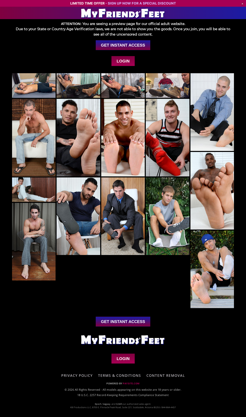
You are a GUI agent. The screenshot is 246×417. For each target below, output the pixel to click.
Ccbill (119, 403)
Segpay (106, 403)
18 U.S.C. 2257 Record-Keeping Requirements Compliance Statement (123, 395)
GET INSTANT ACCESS (123, 45)
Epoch (98, 403)
